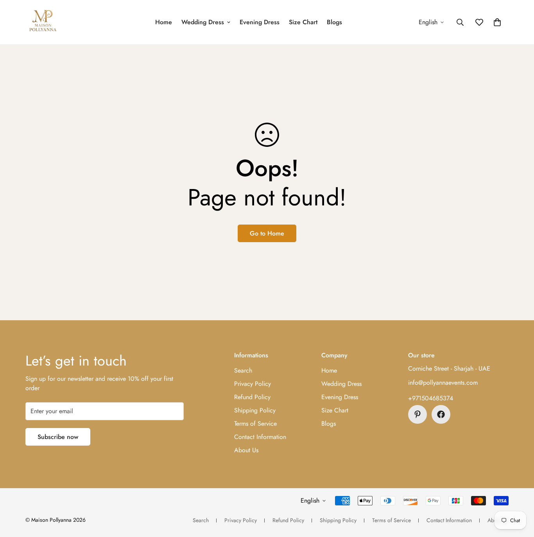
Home (163, 22)
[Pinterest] (417, 414)
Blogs (334, 22)
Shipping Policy (255, 410)
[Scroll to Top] (519, 494)
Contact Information (260, 436)
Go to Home (267, 233)
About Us (246, 450)
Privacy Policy (252, 383)
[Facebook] (441, 414)
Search (243, 370)
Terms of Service (255, 423)
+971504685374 (430, 398)
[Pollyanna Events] (43, 22)
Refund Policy (252, 396)
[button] (497, 22)
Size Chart (303, 22)
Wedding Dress (202, 22)
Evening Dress (260, 22)
